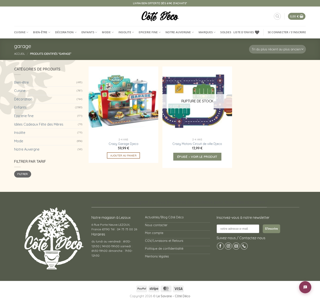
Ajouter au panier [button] (123, 155)
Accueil (19, 53)
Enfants (87, 32)
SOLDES (225, 32)
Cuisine (19, 32)
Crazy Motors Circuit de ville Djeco (197, 144)
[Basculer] (79, 82)
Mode (106, 32)
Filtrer (22, 178)
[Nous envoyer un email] (236, 250)
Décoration (64, 32)
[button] (277, 16)
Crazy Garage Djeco (123, 144)
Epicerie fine (148, 32)
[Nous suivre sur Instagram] (228, 250)
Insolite (124, 32)
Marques (206, 32)
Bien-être (40, 32)
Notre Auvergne (178, 32)
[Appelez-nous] (244, 250)
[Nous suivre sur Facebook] (220, 250)
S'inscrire (271, 233)
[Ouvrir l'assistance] (305, 287)
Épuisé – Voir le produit (197, 156)
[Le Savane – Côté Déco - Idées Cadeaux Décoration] (160, 16)
